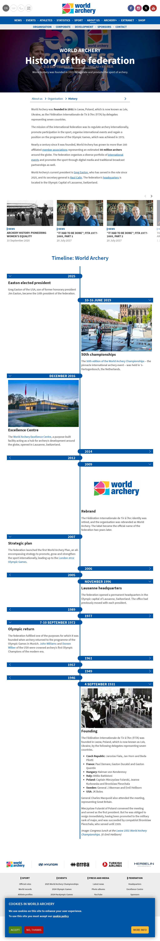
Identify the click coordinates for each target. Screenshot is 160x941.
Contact (121, 27)
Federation (136, 878)
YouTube (153, 8)
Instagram (138, 8)
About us (93, 20)
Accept (15, 930)
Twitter (145, 8)
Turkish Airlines (112, 864)
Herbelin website (144, 864)
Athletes (46, 20)
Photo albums (98, 889)
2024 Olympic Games (62, 889)
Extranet (127, 20)
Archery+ (110, 20)
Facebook (131, 8)
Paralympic (21, 8)
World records (25, 889)
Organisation (42, 27)
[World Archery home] (17, 864)
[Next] (151, 196)
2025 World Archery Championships (61, 884)
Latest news (98, 884)
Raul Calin (76, 177)
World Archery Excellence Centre (32, 436)
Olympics (13, 8)
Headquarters (134, 884)
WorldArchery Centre (28, 8)
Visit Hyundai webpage (48, 864)
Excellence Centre (135, 889)
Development (84, 27)
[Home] (79, 8)
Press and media (99, 878)
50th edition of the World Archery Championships (115, 361)
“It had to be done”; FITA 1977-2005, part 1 (77, 234)
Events (31, 20)
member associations (55, 149)
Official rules (25, 884)
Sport (78, 20)
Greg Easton (81, 172)
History (72, 98)
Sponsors (104, 27)
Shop (141, 20)
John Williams (48, 643)
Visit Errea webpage (80, 864)
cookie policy (61, 916)
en (6, 8)
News (18, 20)
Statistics (63, 20)
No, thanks (33, 930)
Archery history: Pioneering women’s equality (26, 234)
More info (140, 930)
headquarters (111, 177)
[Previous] (145, 196)
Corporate (63, 27)
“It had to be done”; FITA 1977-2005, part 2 (127, 234)
